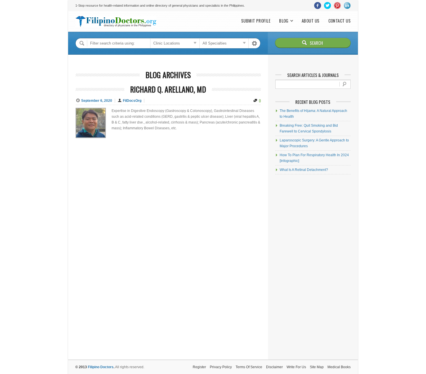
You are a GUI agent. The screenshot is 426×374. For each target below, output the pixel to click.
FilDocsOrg (132, 101)
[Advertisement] (313, 267)
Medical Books (339, 367)
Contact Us (339, 20)
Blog (284, 20)
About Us (311, 20)
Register (199, 367)
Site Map (317, 367)
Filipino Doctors (101, 367)
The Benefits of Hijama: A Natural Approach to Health (313, 114)
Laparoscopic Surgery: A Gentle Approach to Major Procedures (314, 143)
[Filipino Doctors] (115, 21)
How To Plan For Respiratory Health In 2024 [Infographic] (314, 158)
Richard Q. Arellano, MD (168, 89)
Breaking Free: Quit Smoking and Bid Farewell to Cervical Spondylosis (309, 128)
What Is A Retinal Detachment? (304, 170)
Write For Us (296, 367)
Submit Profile (255, 20)
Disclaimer (274, 367)
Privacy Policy (221, 367)
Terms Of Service (249, 367)
